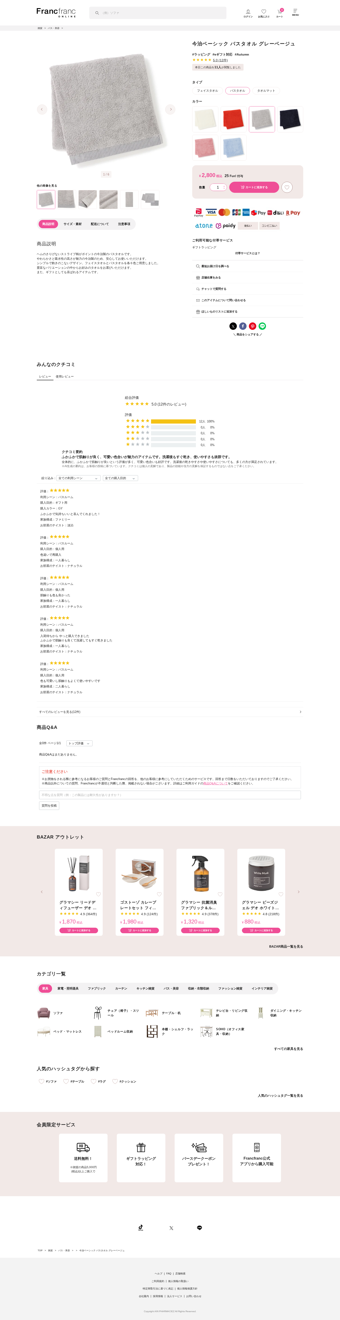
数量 (202, 187)
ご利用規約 (157, 1281)
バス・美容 (171, 988)
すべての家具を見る (288, 1049)
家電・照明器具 (68, 988)
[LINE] (199, 1227)
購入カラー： (49, 508)
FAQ (168, 1273)
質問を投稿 (49, 805)
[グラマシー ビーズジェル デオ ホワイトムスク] (261, 874)
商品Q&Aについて (215, 783)
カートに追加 (257, 187)
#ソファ (51, 1081)
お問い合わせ (193, 1296)
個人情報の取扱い (178, 1281)
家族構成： (47, 519)
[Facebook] (185, 1227)
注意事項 (124, 224)
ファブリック (97, 988)
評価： (44, 491)
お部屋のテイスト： (53, 525)
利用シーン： (49, 497)
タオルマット (266, 90)
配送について (100, 224)
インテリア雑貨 (262, 988)
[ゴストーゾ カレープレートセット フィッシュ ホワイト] (139, 874)
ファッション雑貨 (230, 988)
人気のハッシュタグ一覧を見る (280, 1095)
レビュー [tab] (45, 376)
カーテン (121, 988)
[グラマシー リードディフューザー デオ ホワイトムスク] (79, 874)
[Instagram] (156, 1227)
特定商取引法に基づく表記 (158, 1288)
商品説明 (48, 224)
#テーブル (77, 1081)
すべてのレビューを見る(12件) (59, 712)
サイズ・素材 (73, 224)
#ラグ (102, 1081)
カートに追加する (81, 930)
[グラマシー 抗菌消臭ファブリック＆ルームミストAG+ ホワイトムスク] (200, 874)
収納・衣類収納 (198, 988)
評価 (128, 415)
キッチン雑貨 (145, 988)
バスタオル (237, 90)
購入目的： (47, 502)
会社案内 (144, 1296)
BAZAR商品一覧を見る (286, 946)
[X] (171, 1227)
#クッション (128, 1081)
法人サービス (174, 1296)
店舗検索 (180, 1273)
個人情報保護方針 (187, 1288)
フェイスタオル (207, 90)
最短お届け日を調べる (215, 266)
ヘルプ (158, 1273)
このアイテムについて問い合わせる (223, 300)
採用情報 (158, 1296)
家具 (45, 988)
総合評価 (132, 397)
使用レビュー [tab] (65, 376)
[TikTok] (140, 1227)
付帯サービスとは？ (247, 253)
